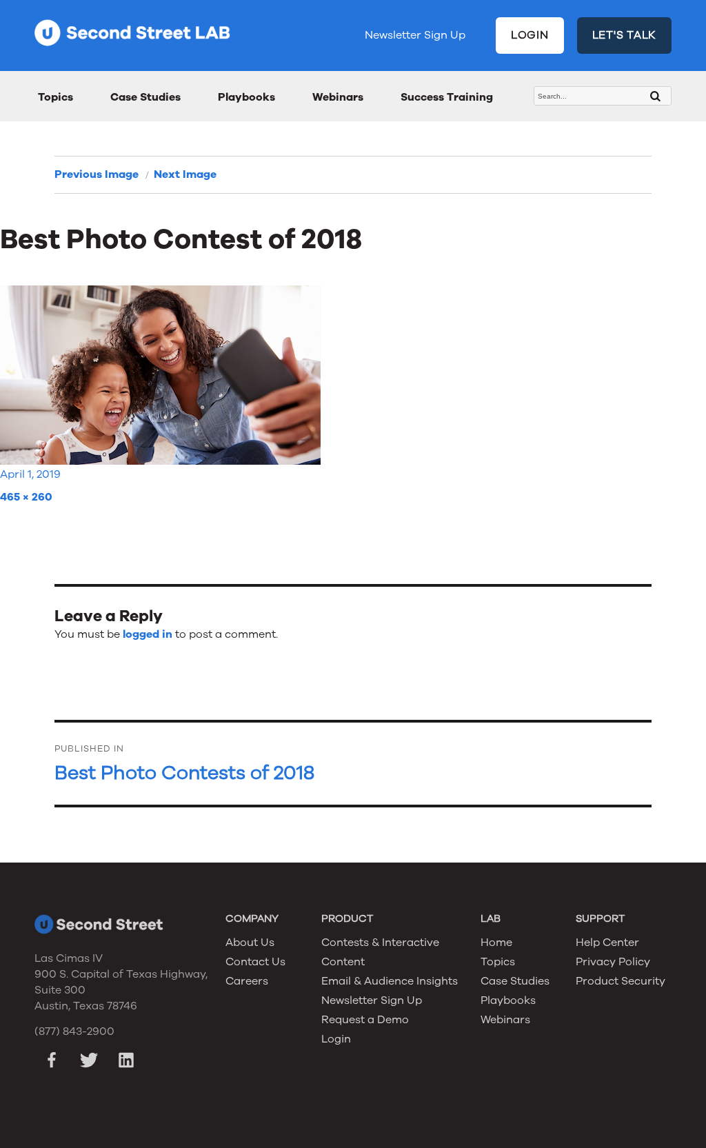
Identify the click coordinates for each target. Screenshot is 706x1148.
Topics (55, 97)
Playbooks (246, 97)
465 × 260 (26, 497)
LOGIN (530, 35)
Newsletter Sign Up (415, 35)
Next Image (185, 174)
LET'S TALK (624, 35)
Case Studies (145, 97)
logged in (147, 634)
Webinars (337, 97)
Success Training (447, 97)
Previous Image (96, 174)
